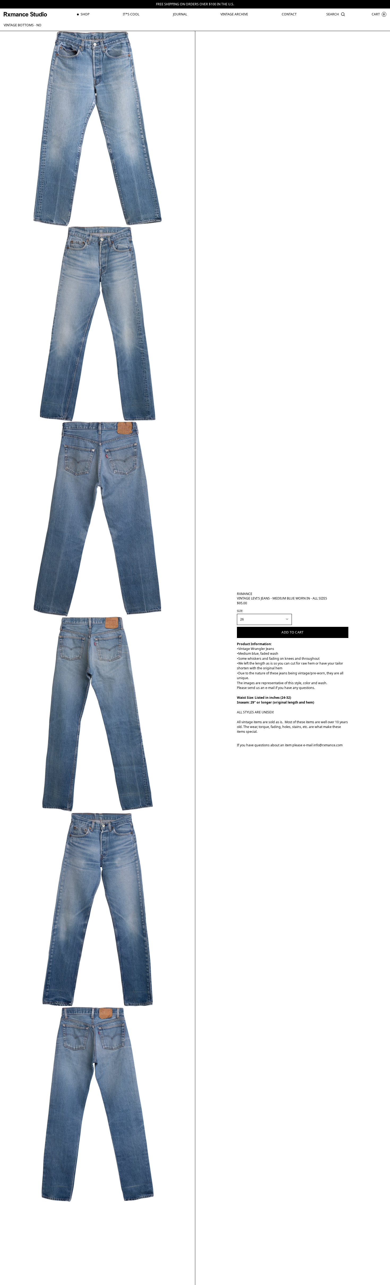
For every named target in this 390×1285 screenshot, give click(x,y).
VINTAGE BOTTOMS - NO (22, 25)
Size (240, 611)
